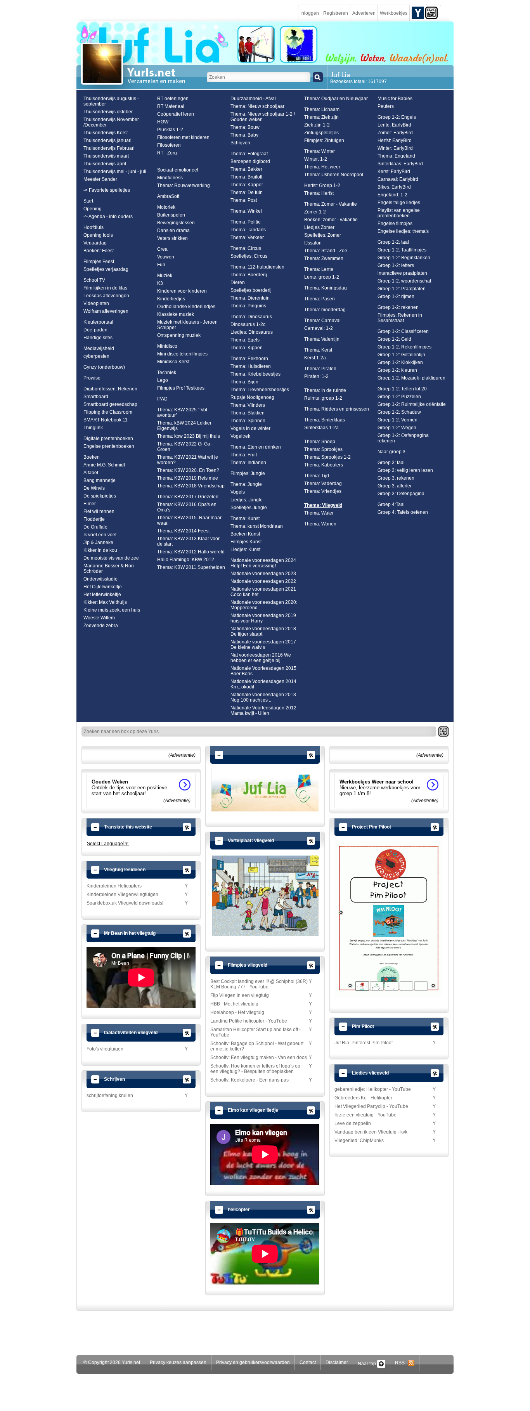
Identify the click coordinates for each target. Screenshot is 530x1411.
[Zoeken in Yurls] (318, 77)
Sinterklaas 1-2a (321, 427)
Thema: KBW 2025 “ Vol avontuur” (182, 412)
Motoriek (166, 207)
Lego (162, 380)
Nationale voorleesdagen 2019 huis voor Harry (263, 618)
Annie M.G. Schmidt (104, 465)
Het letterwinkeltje (102, 594)
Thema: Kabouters (323, 465)
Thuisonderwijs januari (107, 140)
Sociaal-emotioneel (177, 170)
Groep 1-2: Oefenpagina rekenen (403, 438)
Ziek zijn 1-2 (317, 125)
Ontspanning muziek (179, 335)
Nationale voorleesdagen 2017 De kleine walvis (263, 644)
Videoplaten (96, 303)
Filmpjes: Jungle (247, 473)
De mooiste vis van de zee (111, 558)
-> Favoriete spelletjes (106, 190)
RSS (401, 1363)
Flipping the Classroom (107, 412)
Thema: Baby (244, 135)
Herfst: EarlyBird (395, 140)
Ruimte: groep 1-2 (323, 398)
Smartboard (95, 396)
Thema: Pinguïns (248, 306)
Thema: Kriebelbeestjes (255, 374)
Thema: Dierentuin (250, 298)
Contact (308, 1362)
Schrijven (240, 143)
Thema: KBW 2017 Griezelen (187, 496)
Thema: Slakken (247, 413)
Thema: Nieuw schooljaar (257, 106)
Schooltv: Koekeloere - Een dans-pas (249, 1080)
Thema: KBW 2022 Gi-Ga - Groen (185, 446)
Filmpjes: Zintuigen (324, 140)
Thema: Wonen (320, 524)
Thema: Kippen (246, 347)
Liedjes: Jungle (246, 500)
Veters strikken (172, 238)
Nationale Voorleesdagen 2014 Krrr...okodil (263, 684)
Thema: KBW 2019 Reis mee (187, 478)
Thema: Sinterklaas (324, 420)
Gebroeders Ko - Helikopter (363, 1098)
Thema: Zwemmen (323, 258)
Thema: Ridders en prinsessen (336, 409)
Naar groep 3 (391, 451)
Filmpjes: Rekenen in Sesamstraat (400, 317)
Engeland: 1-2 (392, 195)
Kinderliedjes (171, 299)
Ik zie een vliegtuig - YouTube (365, 1115)
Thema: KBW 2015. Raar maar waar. (189, 520)
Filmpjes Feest (98, 261)
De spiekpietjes (99, 496)
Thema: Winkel (246, 211)
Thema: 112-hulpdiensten (257, 267)
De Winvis (94, 488)
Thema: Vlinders (247, 405)
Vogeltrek (240, 436)
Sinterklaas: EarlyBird (400, 163)
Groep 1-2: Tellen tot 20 (402, 389)
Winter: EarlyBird (395, 148)
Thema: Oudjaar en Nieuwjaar (336, 98)
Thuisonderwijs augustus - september (111, 101)
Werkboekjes (393, 13)
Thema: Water (319, 513)
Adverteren (364, 13)
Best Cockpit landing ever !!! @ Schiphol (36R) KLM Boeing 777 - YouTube (259, 984)
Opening (92, 208)
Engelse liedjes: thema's (403, 231)
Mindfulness (170, 177)
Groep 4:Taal (391, 504)
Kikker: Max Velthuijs (105, 602)
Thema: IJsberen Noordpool (333, 174)
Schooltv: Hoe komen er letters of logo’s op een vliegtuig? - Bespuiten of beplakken (255, 1068)
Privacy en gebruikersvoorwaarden (253, 1362)
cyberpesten (96, 356)
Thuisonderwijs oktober (108, 111)
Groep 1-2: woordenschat (404, 281)
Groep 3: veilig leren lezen (405, 470)
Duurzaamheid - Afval (253, 98)
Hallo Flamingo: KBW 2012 (185, 559)
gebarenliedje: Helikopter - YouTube (372, 1089)
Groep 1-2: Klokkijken (400, 362)
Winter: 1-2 (315, 159)
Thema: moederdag (325, 309)
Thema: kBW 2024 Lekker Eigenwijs (184, 425)
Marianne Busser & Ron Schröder (108, 568)
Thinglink (93, 427)
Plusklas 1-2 (170, 129)
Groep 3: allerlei (394, 486)
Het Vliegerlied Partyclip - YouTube (371, 1106)
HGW (162, 122)
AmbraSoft (168, 196)
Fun (161, 264)
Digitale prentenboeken (108, 438)
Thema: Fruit (243, 455)
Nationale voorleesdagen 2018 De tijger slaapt (263, 631)
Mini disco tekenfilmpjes (182, 354)
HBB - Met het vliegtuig (234, 1004)
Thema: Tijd (316, 475)
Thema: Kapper (246, 184)
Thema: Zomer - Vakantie (330, 204)
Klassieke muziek (175, 314)
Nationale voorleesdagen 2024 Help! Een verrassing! (263, 563)
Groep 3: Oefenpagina (401, 493)
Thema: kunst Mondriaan (256, 526)
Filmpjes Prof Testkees (180, 388)
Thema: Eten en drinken (255, 447)
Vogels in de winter (250, 428)
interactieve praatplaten (402, 273)
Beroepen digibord (250, 161)
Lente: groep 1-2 (321, 277)
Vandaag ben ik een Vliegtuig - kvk (370, 1132)
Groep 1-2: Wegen (397, 427)
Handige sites (98, 337)
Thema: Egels (245, 340)
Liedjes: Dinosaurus (251, 332)
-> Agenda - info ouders (108, 216)
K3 (160, 283)
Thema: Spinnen (247, 420)
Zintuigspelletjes (321, 132)
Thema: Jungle (246, 484)
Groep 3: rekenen (396, 478)
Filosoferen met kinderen (183, 137)
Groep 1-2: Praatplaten (402, 288)
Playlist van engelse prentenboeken (399, 213)
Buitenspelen (171, 215)
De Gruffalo (95, 527)
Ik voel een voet (99, 534)
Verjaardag (95, 243)
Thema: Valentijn (321, 339)
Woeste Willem (99, 618)
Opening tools (98, 235)
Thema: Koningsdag (325, 288)
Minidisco (167, 346)
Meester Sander (100, 179)
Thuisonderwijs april (104, 163)
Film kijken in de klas (105, 288)
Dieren (237, 282)
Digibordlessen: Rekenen (110, 389)
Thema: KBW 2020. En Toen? (188, 470)
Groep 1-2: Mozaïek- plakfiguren (411, 378)
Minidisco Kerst (173, 361)
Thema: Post (243, 200)
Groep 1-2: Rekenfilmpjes (404, 347)
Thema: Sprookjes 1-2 (327, 457)
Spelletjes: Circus (248, 256)
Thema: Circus (245, 248)
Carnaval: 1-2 (318, 328)
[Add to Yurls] (418, 12)
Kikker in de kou (100, 550)
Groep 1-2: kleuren (397, 370)
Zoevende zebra (100, 625)
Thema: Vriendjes (322, 491)
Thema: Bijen (244, 382)
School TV (94, 280)
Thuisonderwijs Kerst (105, 132)
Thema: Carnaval (322, 320)
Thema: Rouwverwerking (183, 185)
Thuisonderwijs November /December (111, 122)
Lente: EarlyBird (394, 125)
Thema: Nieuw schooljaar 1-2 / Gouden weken (262, 116)
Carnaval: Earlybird (398, 179)
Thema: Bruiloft (246, 177)
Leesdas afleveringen (106, 295)
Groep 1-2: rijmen (396, 296)
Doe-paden (95, 330)
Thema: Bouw (245, 127)
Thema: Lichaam (321, 109)
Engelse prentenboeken (108, 446)
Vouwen (165, 257)
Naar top (367, 1363)
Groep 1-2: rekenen (398, 307)
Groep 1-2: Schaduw (399, 412)
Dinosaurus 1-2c (247, 324)
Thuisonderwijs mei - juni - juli (114, 171)
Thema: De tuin (246, 192)
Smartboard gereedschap (110, 404)
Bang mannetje (99, 480)
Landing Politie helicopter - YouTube (248, 1021)
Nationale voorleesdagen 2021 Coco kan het (263, 591)
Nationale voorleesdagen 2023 (263, 573)
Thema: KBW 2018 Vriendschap (191, 486)
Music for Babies (395, 98)
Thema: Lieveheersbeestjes (259, 389)
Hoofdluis (93, 227)
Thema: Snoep (319, 441)
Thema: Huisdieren (250, 366)
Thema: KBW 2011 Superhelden (191, 567)
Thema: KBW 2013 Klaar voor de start (188, 541)
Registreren (335, 13)
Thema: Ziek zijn (321, 117)
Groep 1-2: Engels (397, 117)
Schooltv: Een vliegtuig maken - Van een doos (258, 1057)
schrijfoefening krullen (110, 1095)
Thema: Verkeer (247, 237)
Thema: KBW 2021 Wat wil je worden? (187, 459)
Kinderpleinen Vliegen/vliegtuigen (122, 894)
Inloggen (309, 13)
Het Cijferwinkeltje (102, 586)
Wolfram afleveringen (105, 311)
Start (88, 201)
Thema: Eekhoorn (249, 358)
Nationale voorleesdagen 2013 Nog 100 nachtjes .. (263, 697)
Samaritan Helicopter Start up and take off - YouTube (255, 1032)
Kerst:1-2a (315, 358)
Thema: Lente (318, 269)
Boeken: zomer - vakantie (331, 219)
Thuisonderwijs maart (106, 156)
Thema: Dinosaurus (251, 316)
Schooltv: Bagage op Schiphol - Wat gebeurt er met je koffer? (256, 1046)
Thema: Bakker (246, 169)
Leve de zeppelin (352, 1123)
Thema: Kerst (318, 350)
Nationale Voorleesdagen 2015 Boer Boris (263, 671)
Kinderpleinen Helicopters (114, 886)
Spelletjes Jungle (248, 507)
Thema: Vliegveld (323, 505)
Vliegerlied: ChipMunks (359, 1140)
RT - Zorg (167, 153)
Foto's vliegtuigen (105, 1049)
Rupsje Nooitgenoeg (252, 397)
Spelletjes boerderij (251, 290)
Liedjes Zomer (319, 227)
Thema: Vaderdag (323, 483)
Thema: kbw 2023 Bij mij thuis (188, 436)
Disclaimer (337, 1362)
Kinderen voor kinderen (182, 291)
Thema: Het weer (322, 167)
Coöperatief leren (175, 114)
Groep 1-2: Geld (394, 339)
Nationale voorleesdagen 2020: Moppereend (263, 605)
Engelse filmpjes (395, 223)
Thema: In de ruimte (325, 390)
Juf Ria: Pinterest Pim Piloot (363, 1042)
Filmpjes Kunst (246, 541)
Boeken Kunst (245, 534)
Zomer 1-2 (315, 212)
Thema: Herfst (319, 193)
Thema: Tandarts (248, 229)
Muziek (164, 275)
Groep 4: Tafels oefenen (403, 512)
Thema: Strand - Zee (325, 250)
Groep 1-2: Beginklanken (404, 257)
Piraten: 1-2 (316, 376)
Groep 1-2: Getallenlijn (401, 354)
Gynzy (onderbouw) (104, 367)
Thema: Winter (319, 151)
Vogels (237, 492)
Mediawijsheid (98, 348)
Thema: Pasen (319, 299)
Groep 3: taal (391, 462)
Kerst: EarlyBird (394, 171)
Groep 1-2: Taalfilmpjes (402, 250)
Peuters (386, 106)
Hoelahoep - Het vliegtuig (237, 1012)
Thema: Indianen (248, 462)
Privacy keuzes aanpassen (178, 1362)
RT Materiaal (170, 106)
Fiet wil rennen (98, 511)
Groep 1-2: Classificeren (403, 331)
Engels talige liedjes (399, 202)
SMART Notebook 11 (105, 420)
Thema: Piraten (320, 368)
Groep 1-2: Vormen (397, 420)
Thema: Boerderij (248, 274)
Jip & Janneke (98, 542)
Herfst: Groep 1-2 (322, 185)
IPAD (162, 399)
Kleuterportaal (98, 322)
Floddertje (94, 519)
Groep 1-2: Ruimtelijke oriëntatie (412, 404)
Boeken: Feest (98, 250)
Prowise (91, 378)
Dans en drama (173, 230)
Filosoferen (169, 145)
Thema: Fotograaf (249, 153)
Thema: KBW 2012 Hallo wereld (191, 552)
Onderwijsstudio (100, 579)
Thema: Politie (245, 222)
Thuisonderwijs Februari (109, 148)
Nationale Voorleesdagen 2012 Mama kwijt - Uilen (263, 710)
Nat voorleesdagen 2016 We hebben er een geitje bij (260, 657)
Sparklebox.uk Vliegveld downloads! (125, 903)
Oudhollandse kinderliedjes (186, 306)
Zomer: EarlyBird (395, 132)
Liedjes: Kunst (245, 549)
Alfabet (90, 472)
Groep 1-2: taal (393, 242)
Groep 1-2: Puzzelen (399, 396)
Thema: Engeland (396, 156)
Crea (162, 249)
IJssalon (313, 243)
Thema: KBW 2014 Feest (183, 531)
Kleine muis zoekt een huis (111, 610)
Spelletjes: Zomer (322, 235)
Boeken (91, 457)
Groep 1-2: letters (396, 265)
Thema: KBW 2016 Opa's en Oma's (187, 507)
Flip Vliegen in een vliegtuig (239, 995)
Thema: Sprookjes (323, 449)
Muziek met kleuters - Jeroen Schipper (187, 324)
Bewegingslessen (176, 222)
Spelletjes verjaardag (105, 269)
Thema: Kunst (245, 518)
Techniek (166, 372)
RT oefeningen (173, 98)
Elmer (89, 503)
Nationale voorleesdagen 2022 (263, 581)
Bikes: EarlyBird (394, 187)
